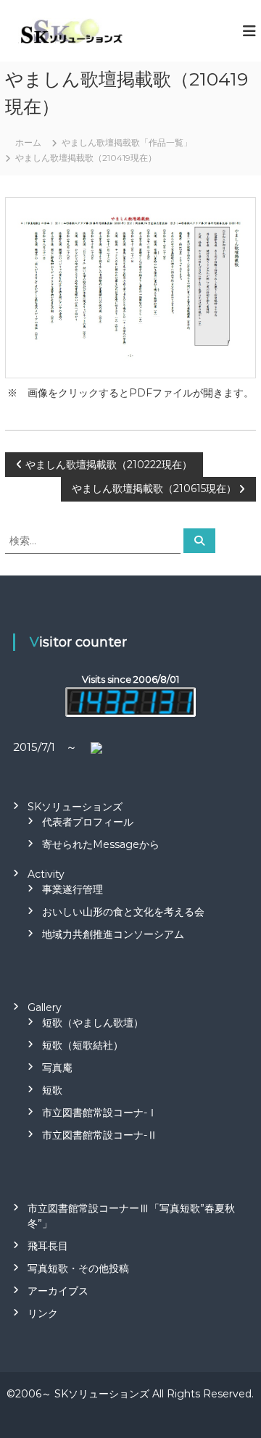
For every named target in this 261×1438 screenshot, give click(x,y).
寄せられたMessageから (101, 844)
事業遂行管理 (72, 889)
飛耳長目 (48, 1245)
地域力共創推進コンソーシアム (113, 934)
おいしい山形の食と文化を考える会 (123, 911)
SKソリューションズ (75, 806)
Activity (46, 874)
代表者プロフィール (87, 821)
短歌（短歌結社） (82, 1045)
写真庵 (57, 1067)
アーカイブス (58, 1290)
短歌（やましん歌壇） (93, 1022)
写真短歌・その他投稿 (78, 1268)
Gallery (45, 1007)
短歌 (52, 1090)
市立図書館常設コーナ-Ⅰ (99, 1112)
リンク (43, 1313)
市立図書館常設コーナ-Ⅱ (99, 1135)
